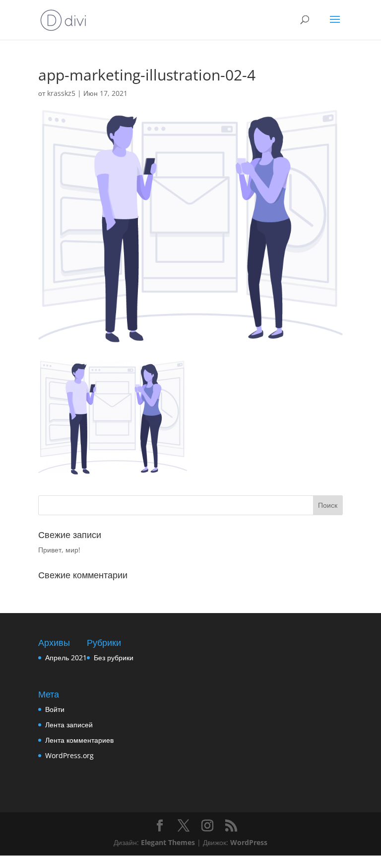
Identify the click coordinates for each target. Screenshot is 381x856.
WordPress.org (69, 755)
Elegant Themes (168, 842)
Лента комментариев (79, 740)
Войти (54, 709)
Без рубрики (113, 657)
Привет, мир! (59, 549)
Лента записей (69, 724)
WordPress (248, 842)
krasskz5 (61, 93)
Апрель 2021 (66, 657)
